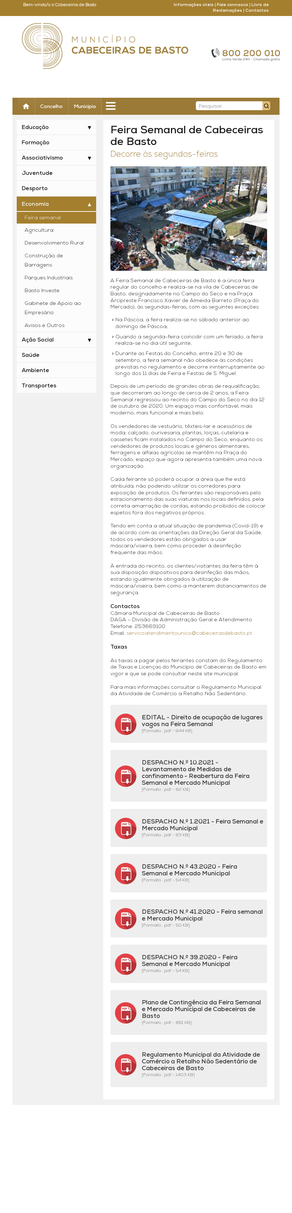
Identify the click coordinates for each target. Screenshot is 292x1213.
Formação (35, 143)
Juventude (37, 173)
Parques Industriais (49, 278)
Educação (35, 127)
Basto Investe (42, 291)
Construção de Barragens (44, 260)
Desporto (35, 189)
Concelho (51, 106)
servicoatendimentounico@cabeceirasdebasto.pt (189, 633)
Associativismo (42, 158)
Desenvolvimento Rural (54, 243)
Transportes (39, 386)
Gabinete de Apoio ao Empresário (53, 308)
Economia (35, 204)
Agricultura (39, 230)
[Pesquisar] (266, 105)
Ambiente (35, 371)
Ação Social (38, 340)
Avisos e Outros (44, 325)
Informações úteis (194, 5)
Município (85, 106)
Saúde (31, 355)
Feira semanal (43, 218)
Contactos (257, 11)
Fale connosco (232, 5)
